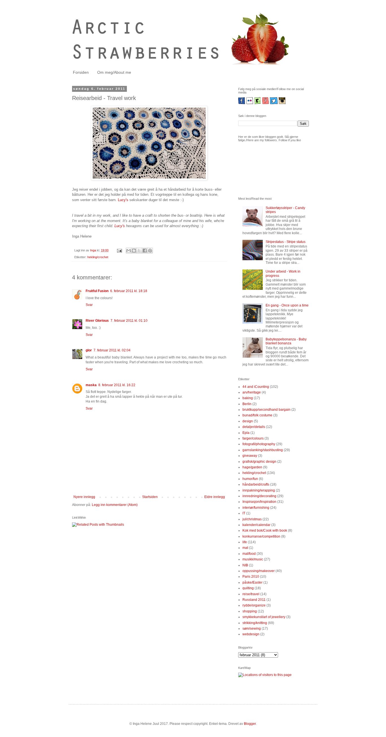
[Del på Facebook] (145, 250)
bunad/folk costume (257, 415)
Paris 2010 (250, 577)
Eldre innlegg (214, 497)
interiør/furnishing (255, 508)
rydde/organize (254, 605)
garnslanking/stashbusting (262, 450)
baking (247, 398)
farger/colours (253, 438)
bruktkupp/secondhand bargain (266, 410)
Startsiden (150, 497)
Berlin (246, 404)
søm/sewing (251, 629)
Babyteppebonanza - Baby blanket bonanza (286, 341)
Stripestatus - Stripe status (285, 242)
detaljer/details (253, 427)
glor (89, 350)
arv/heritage (251, 392)
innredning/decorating (259, 496)
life (244, 542)
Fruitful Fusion (97, 291)
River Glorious (97, 321)
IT (243, 513)
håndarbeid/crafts (255, 484)
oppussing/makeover (258, 571)
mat (245, 548)
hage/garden (252, 467)
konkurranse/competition (261, 536)
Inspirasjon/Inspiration (259, 502)
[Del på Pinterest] (150, 250)
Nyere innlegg (84, 497)
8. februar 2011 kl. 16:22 (116, 385)
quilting (248, 588)
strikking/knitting (254, 623)
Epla (246, 433)
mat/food (249, 554)
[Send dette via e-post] (128, 250)
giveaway (249, 456)
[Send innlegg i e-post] (119, 250)
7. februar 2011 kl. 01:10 (129, 321)
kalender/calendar (256, 525)
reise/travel (250, 594)
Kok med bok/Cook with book (264, 530)
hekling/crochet (97, 257)
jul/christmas (252, 519)
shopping (249, 611)
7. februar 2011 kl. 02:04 (112, 350)
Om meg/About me (114, 72)
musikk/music (252, 559)
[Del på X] (139, 250)
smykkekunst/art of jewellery (263, 617)
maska (91, 385)
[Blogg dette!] (134, 250)
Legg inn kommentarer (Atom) (115, 505)
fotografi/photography (258, 444)
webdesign (250, 634)
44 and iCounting (255, 387)
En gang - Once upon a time (287, 305)
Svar (89, 305)
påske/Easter (252, 582)
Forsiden (81, 72)
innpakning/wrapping (258, 490)
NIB (245, 565)
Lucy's (123, 200)
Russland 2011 (254, 600)
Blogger (250, 724)
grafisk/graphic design (259, 462)
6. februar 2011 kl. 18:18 (128, 291)
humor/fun (250, 479)
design (247, 421)
